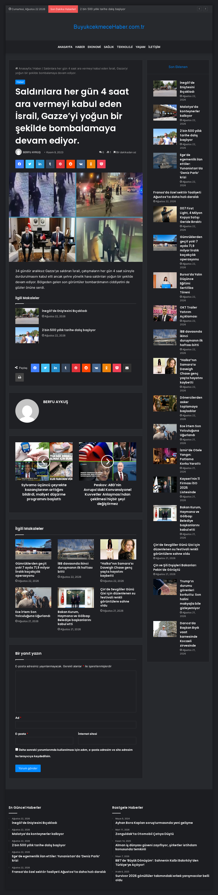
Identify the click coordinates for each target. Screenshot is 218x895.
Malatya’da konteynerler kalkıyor (190, 111)
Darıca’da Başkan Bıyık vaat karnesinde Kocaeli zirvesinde (189, 634)
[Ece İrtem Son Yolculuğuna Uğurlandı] (33, 597)
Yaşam (140, 47)
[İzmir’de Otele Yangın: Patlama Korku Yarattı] (165, 456)
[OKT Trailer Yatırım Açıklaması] (165, 313)
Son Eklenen (178, 67)
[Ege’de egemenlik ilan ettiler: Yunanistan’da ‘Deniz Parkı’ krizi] (165, 161)
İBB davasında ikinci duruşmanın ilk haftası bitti (75, 567)
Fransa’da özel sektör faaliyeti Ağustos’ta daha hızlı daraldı (177, 194)
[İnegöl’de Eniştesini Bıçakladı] (27, 316)
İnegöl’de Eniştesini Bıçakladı (64, 311)
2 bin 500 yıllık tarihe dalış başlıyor (102, 9)
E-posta (21, 733)
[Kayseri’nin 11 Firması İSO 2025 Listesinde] (165, 485)
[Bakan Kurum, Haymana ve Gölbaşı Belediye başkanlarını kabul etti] (76, 597)
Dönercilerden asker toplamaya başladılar (191, 404)
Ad (18, 717)
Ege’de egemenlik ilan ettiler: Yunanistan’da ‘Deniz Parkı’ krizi (191, 166)
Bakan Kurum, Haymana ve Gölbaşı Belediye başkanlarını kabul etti (74, 618)
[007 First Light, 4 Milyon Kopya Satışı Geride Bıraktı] (165, 214)
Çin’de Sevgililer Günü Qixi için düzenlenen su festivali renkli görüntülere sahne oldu (117, 597)
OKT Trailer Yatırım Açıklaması (188, 312)
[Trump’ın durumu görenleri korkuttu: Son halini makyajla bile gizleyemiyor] (165, 587)
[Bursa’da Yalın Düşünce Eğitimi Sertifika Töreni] (165, 280)
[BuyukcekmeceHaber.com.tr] (109, 27)
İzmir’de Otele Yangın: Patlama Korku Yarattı (191, 457)
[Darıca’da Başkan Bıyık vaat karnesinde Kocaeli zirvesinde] (165, 629)
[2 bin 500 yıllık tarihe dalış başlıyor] (27, 335)
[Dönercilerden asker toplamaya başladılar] (165, 403)
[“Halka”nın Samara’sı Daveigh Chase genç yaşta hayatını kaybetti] (118, 549)
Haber (80, 47)
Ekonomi (94, 47)
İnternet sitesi (87, 733)
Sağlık (109, 47)
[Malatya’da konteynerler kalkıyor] (165, 113)
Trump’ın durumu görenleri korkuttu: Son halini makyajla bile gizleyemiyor (190, 594)
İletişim (154, 47)
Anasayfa (65, 47)
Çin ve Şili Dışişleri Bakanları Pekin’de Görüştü (174, 567)
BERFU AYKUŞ (32, 152)
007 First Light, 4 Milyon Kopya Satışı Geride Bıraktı (191, 215)
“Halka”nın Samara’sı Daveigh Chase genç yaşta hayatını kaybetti (116, 569)
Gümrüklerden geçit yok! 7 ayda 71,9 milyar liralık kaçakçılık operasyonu (32, 569)
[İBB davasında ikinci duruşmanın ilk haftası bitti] (76, 549)
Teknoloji (125, 47)
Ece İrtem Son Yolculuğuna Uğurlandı (32, 614)
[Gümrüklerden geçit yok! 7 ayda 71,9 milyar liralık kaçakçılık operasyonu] (33, 549)
